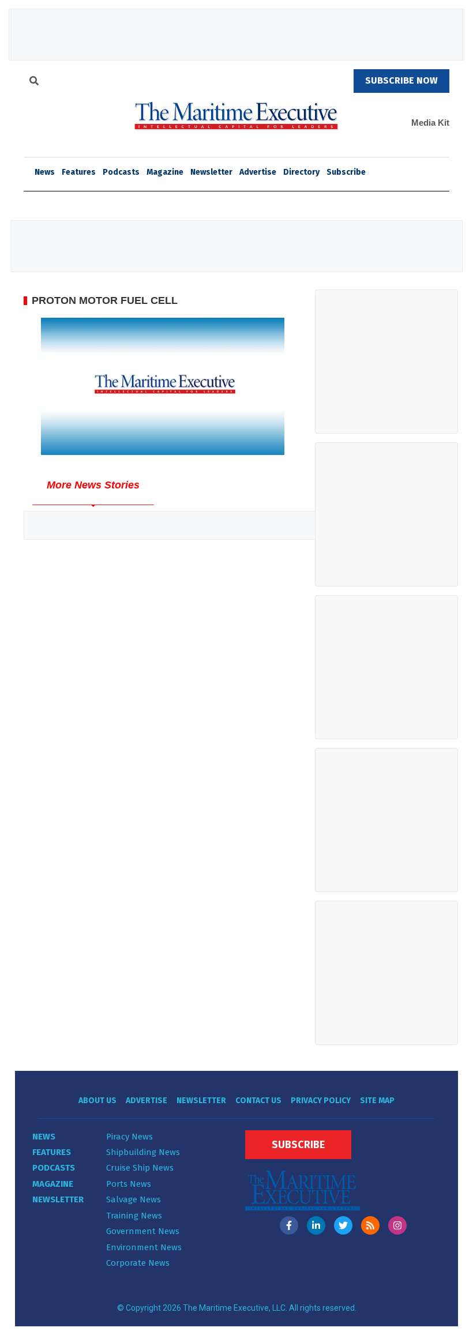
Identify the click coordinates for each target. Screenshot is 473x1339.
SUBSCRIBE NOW (401, 80)
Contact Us (258, 1100)
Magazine (165, 172)
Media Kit (430, 122)
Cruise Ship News (140, 1168)
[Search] (34, 82)
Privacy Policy (321, 1100)
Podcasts (121, 172)
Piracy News (129, 1136)
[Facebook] (289, 1225)
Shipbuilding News (143, 1152)
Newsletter (211, 172)
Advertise (257, 172)
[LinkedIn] (316, 1225)
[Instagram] (397, 1225)
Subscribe (346, 172)
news (45, 172)
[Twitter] (343, 1225)
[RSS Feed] (370, 1225)
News (43, 1136)
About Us (97, 1100)
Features (79, 172)
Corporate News (138, 1263)
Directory (301, 172)
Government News (142, 1231)
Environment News (144, 1247)
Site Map (377, 1100)
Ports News (128, 1184)
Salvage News (133, 1199)
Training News (134, 1215)
